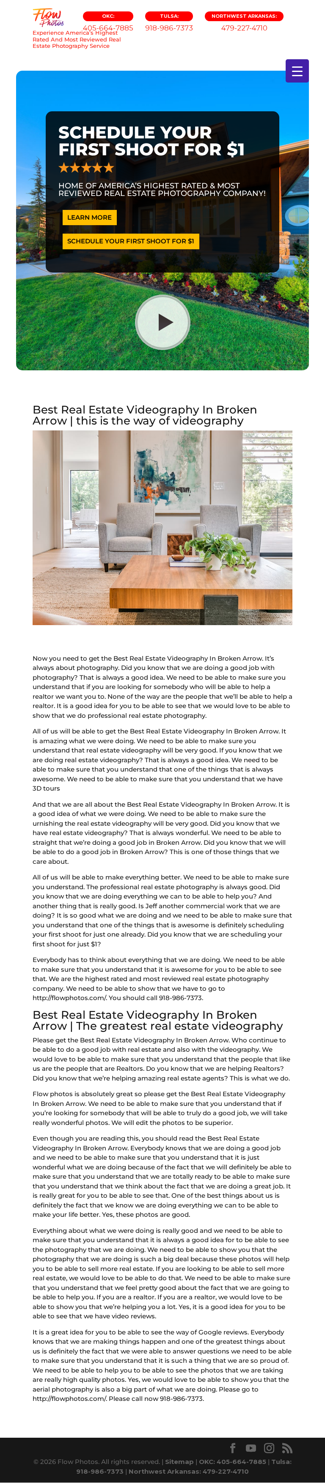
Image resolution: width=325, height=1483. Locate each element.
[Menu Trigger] (297, 71)
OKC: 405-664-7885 (232, 1462)
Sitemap (179, 1462)
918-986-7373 (169, 22)
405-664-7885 (108, 22)
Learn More (89, 217)
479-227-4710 (244, 22)
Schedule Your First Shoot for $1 (130, 241)
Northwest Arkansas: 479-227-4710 (189, 1471)
